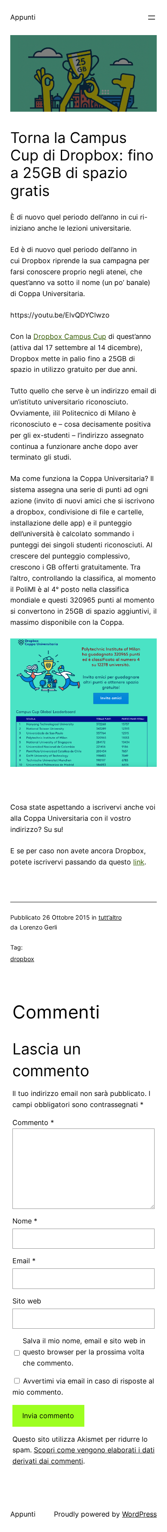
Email (24, 1260)
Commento (33, 1122)
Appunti (23, 17)
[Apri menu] (151, 17)
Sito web (26, 1301)
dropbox (22, 958)
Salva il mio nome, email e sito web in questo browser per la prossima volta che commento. (84, 1351)
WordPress (139, 1514)
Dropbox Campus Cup (69, 336)
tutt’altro (110, 917)
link (138, 862)
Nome (24, 1221)
